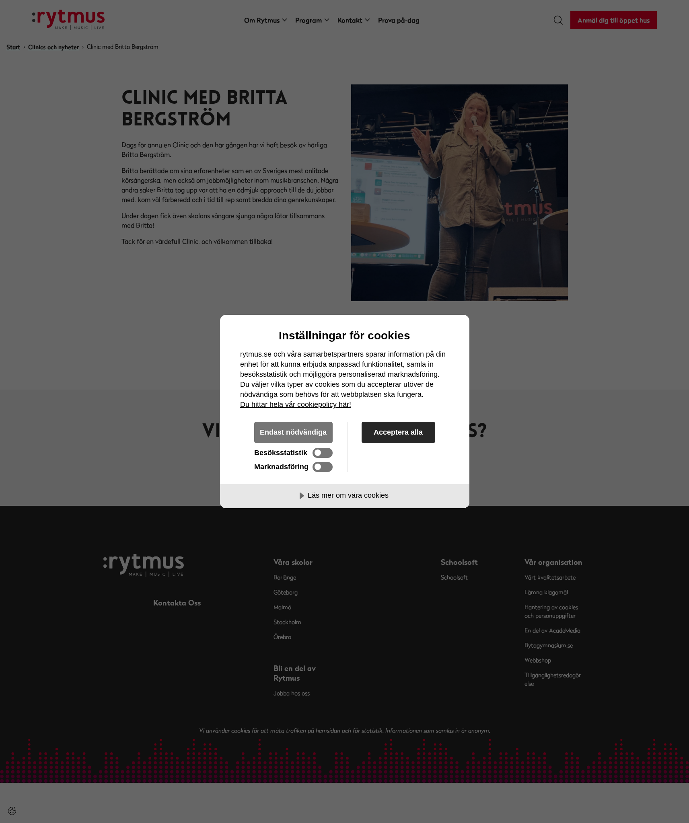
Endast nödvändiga (293, 432)
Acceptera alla (398, 432)
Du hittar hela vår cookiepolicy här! (295, 404)
